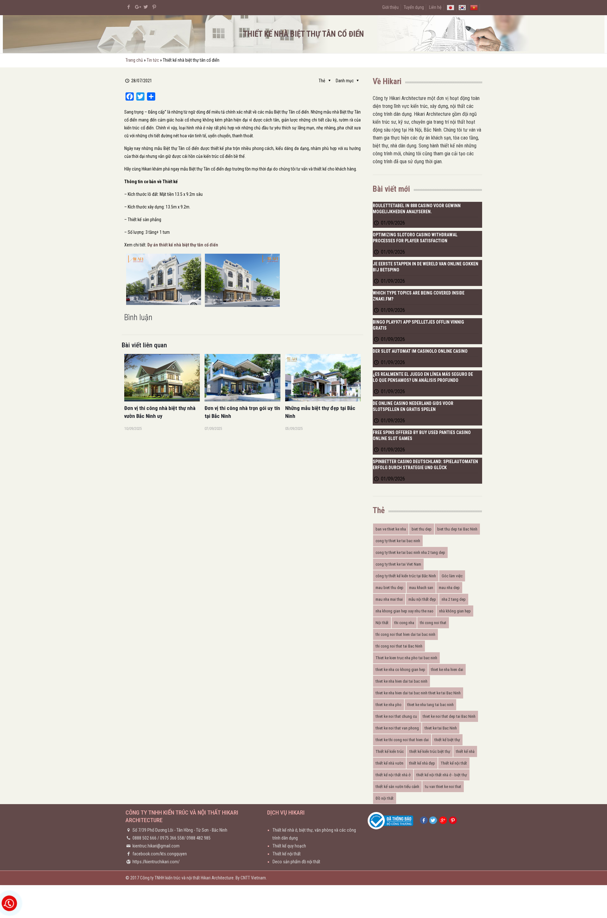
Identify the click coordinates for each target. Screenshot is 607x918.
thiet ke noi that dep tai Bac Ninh (449, 716)
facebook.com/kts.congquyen (159, 853)
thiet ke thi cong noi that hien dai (402, 739)
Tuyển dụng (414, 7)
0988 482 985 (199, 837)
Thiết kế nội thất (454, 763)
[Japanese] (450, 7)
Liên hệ (435, 7)
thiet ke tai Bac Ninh (441, 728)
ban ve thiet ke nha (391, 529)
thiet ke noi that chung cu (396, 716)
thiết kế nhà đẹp (422, 763)
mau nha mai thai (389, 599)
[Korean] (462, 7)
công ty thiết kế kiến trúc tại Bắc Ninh (406, 576)
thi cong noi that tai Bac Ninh (399, 646)
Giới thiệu (390, 7)
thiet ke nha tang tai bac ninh (430, 704)
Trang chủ (134, 60)
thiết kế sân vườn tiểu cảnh (397, 786)
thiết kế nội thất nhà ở (393, 774)
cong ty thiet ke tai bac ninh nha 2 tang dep (410, 552)
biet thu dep (422, 529)
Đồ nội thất (385, 798)
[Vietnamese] (474, 7)
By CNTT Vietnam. (251, 877)
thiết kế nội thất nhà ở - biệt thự (441, 774)
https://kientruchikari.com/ (156, 861)
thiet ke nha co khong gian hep (400, 669)
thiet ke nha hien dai (447, 669)
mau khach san (421, 587)
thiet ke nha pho (389, 704)
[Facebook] (129, 7)
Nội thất (382, 622)
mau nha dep (449, 587)
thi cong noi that (433, 622)
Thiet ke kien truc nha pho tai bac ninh (406, 657)
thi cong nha (404, 622)
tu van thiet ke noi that (443, 786)
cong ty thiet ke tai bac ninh (398, 540)
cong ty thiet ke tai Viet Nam (398, 564)
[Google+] (137, 7)
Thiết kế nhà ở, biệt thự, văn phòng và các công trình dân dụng (314, 834)
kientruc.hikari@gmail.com (156, 845)
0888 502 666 (144, 837)
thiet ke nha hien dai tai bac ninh (401, 681)
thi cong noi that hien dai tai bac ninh (405, 634)
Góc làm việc (452, 576)
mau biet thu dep (389, 587)
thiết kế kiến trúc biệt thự (429, 751)
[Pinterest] (154, 7)
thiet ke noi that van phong (397, 728)
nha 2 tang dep (454, 599)
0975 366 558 (172, 837)
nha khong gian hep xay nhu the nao (404, 611)
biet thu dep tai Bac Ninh (457, 529)
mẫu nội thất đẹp (422, 599)
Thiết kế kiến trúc (390, 751)
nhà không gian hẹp (455, 611)
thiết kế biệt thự (447, 739)
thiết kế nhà (465, 751)
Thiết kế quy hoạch (289, 845)
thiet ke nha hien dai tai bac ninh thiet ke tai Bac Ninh (418, 693)
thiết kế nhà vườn (389, 763)
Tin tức (153, 60)
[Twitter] (146, 7)
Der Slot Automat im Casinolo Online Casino (420, 351)
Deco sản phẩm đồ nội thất (296, 861)
